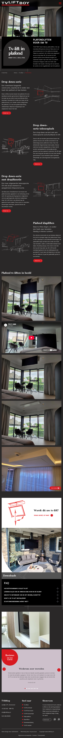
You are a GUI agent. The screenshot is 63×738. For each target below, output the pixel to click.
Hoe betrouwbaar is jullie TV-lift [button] (16, 588)
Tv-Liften (26, 705)
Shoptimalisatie (33, 731)
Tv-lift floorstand (28, 710)
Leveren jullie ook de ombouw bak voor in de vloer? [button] (23, 592)
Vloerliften (27, 719)
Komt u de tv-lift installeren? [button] (15, 598)
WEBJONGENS (15, 731)
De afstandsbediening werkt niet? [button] (16, 601)
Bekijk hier (6, 113)
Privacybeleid (41, 735)
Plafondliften (27, 716)
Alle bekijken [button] (54, 488)
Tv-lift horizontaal (29, 713)
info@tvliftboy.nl (6, 712)
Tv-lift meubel (27, 725)
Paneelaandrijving (28, 722)
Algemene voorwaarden (25, 735)
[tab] (26, 688)
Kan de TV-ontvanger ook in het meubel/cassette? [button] (22, 595)
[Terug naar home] (18, 3)
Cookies (34, 735)
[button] (60, 3)
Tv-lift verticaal (28, 708)
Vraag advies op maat (41, 515)
